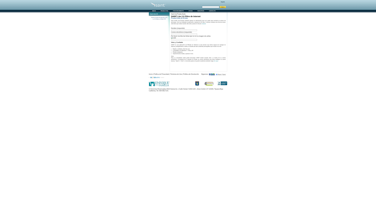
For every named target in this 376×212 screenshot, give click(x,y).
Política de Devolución (191, 74)
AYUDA (190, 11)
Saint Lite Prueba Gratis (178, 14)
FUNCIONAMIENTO (178, 11)
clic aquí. (216, 61)
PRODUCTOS (164, 11)
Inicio (151, 74)
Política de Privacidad (161, 74)
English (223, 1)
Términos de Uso (176, 74)
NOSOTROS (200, 11)
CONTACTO (212, 11)
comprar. (204, 23)
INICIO (154, 11)
